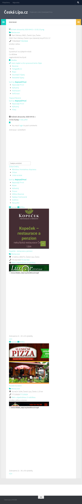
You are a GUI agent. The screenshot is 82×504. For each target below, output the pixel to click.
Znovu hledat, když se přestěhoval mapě (25, 273)
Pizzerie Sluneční (15, 386)
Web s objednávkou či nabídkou (24, 262)
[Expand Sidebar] (3, 22)
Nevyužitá (15, 203)
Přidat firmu (6, 3)
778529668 (24, 41)
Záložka (13, 60)
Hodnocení (16, 90)
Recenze (15, 66)
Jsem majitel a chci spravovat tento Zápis (26, 63)
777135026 (24, 394)
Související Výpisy (18, 74)
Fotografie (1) (17, 69)
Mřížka (22, 207)
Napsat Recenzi (15, 98)
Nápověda (16, 3)
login (21, 125)
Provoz (14, 191)
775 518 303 (25, 260)
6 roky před (23, 119)
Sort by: (17, 82)
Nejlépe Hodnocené (19, 197)
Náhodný (15, 88)
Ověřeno (15, 200)
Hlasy (14, 109)
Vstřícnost (16, 93)
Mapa (14, 72)
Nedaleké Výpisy (18, 77)
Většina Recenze (18, 194)
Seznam (14, 207)
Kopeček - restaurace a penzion (20, 251)
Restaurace (15, 32)
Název (14, 185)
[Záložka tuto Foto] (9, 122)
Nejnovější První (18, 85)
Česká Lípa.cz (16, 12)
